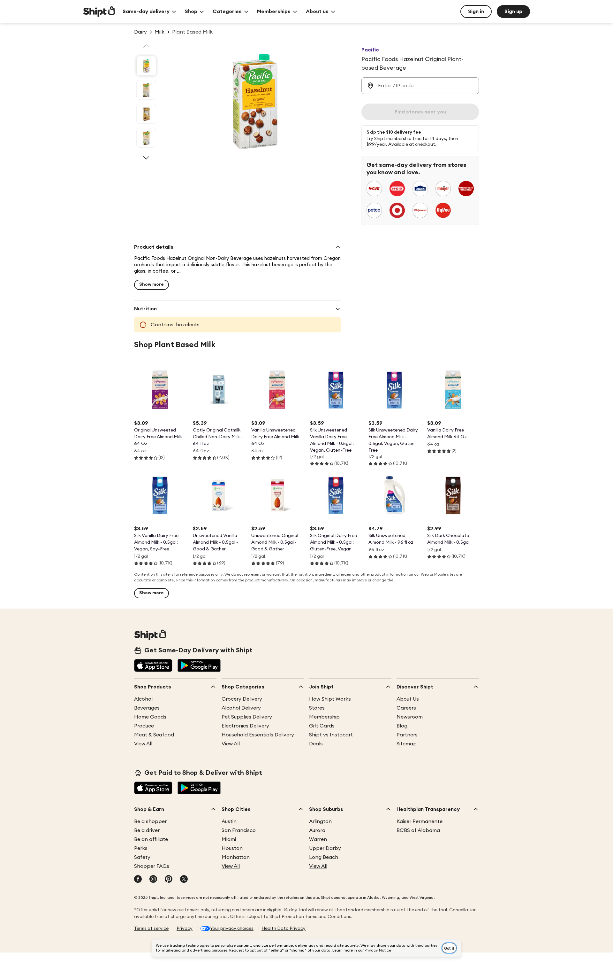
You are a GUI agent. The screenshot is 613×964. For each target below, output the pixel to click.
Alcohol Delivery (241, 708)
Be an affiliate (151, 839)
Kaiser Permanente (420, 821)
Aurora (317, 830)
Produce (144, 725)
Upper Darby (325, 848)
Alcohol (143, 699)
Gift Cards (322, 725)
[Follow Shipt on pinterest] (168, 879)
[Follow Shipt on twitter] (184, 879)
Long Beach (323, 857)
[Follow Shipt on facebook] (138, 879)
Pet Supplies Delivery (247, 716)
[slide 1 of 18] (146, 65)
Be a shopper (150, 821)
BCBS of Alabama (418, 830)
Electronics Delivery (245, 725)
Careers (406, 708)
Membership (324, 716)
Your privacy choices (232, 928)
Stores (317, 708)
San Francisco (239, 830)
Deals (316, 743)
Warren (318, 839)
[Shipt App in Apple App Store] (153, 666)
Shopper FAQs (151, 866)
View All (143, 743)
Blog (402, 725)
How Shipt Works (330, 699)
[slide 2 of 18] (146, 89)
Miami (229, 839)
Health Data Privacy (283, 928)
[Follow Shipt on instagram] (153, 879)
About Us (408, 699)
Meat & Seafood (154, 734)
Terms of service (151, 928)
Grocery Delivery (242, 699)
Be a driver (147, 830)
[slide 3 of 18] (146, 113)
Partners (407, 734)
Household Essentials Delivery (258, 734)
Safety (142, 857)
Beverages (147, 708)
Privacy (185, 928)
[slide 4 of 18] (146, 137)
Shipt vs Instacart (331, 734)
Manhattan (236, 857)
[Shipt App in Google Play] (199, 666)
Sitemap (407, 743)
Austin (229, 821)
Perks (141, 848)
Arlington (320, 821)
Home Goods (150, 716)
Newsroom (410, 716)
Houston (232, 848)
